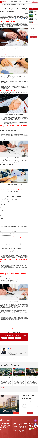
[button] (1, 388)
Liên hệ (26, 1)
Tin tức (23, 1)
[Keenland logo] (4, 2)
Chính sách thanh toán (23, 431)
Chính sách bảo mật (23, 427)
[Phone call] (35, 428)
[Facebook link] (30, 426)
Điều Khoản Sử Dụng (23, 426)
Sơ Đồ (14, 431)
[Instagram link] (32, 426)
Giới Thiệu (15, 426)
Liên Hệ (15, 430)
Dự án (20, 1)
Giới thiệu (15, 1)
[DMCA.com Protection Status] (33, 429)
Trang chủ (11, 1)
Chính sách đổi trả (22, 430)
